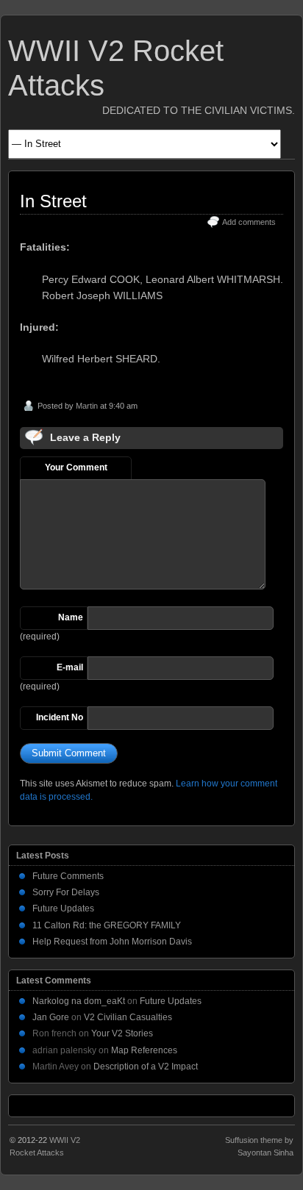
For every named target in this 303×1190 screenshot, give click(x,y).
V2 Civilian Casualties (128, 1017)
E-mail (70, 667)
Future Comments (68, 876)
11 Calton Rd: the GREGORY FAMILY (106, 925)
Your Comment (76, 467)
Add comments (249, 222)
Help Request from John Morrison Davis (112, 941)
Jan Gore (50, 1017)
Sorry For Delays (65, 892)
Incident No (59, 717)
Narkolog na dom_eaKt (78, 1001)
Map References (144, 1050)
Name (70, 617)
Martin (87, 405)
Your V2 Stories (122, 1033)
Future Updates (63, 908)
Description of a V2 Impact (145, 1066)
